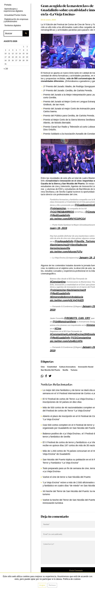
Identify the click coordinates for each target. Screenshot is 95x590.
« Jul (6, 69)
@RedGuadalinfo (60, 215)
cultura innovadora (67, 367)
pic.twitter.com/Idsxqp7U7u (66, 251)
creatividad (52, 367)
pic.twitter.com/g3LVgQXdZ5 (67, 300)
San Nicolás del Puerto (50, 370)
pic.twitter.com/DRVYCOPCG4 (67, 218)
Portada (7, 5)
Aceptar (42, 585)
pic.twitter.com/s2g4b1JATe (66, 341)
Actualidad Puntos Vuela (15, 15)
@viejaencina (58, 208)
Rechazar (52, 585)
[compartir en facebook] (46, 376)
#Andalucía (76, 296)
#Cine (58, 328)
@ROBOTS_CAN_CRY (77, 318)
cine (43, 367)
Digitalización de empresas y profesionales (16, 20)
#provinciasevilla (60, 248)
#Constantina (58, 281)
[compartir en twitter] (50, 376)
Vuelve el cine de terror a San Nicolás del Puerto (67, 477)
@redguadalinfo (64, 241)
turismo (74, 370)
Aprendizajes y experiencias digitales (13, 10)
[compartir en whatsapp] (42, 376)
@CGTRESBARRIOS (62, 211)
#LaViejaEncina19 (76, 334)
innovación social (85, 367)
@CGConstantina (81, 337)
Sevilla (65, 370)
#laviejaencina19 (60, 244)
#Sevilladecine (78, 244)
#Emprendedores (60, 296)
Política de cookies (72, 579)
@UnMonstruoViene (64, 321)
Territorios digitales (12, 25)
